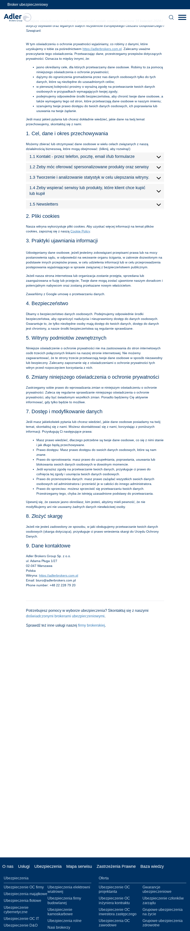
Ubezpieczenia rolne (65, 921)
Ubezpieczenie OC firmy (24, 887)
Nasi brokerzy (59, 927)
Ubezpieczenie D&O (21, 925)
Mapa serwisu (79, 866)
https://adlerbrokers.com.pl (102, 49)
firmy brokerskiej (91, 625)
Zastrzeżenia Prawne (116, 866)
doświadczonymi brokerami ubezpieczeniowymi (65, 616)
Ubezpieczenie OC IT (21, 919)
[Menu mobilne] (182, 17)
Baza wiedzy (152, 866)
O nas (7, 866)
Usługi (24, 866)
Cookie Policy (80, 231)
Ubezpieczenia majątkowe (25, 894)
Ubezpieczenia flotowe (22, 901)
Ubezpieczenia (48, 866)
